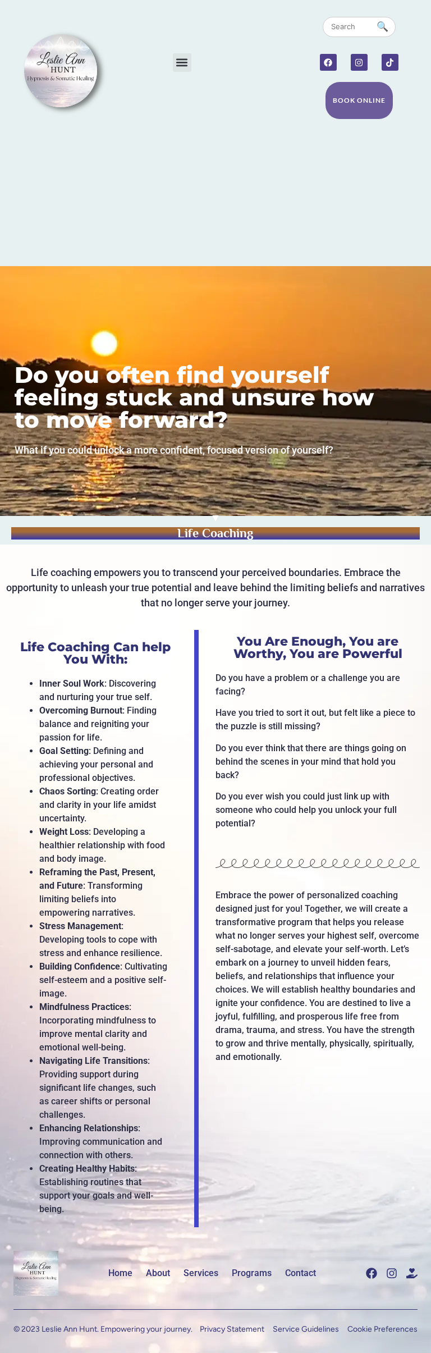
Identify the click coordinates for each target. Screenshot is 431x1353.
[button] (182, 62)
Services (201, 1273)
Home (120, 1273)
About (158, 1273)
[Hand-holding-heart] (412, 1273)
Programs (252, 1273)
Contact (300, 1273)
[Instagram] (359, 62)
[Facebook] (328, 62)
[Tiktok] (390, 62)
